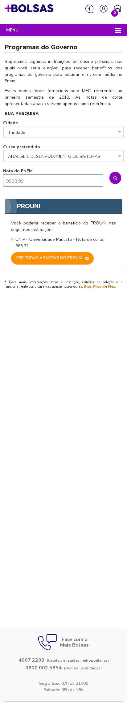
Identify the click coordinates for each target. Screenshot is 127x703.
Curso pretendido (51, 151)
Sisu (87, 286)
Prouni (98, 286)
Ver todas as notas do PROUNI (49, 258)
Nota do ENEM (18, 171)
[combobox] (63, 132)
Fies (111, 286)
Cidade (14, 127)
